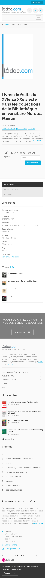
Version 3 (15, 257)
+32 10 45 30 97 (11, 545)
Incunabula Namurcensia (17, 289)
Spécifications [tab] (12, 190)
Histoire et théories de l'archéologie (23, 402)
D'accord (7, 573)
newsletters (20, 332)
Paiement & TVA (8, 376)
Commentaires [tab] (12, 195)
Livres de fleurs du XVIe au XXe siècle (22, 281)
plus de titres (9, 439)
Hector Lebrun (14, 297)
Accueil (6, 25)
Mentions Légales (9, 380)
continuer (37, 523)
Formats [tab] (10, 185)
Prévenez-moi (32, 163)
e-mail (40, 362)
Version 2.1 (6, 257)
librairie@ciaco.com (12, 549)
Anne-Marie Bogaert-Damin (14, 128)
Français (38, 2)
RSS (3, 387)
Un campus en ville (15, 273)
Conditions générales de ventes (15, 372)
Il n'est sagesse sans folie (18, 420)
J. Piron (31, 128)
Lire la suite (37, 140)
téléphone (10, 364)
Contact (5, 383)
